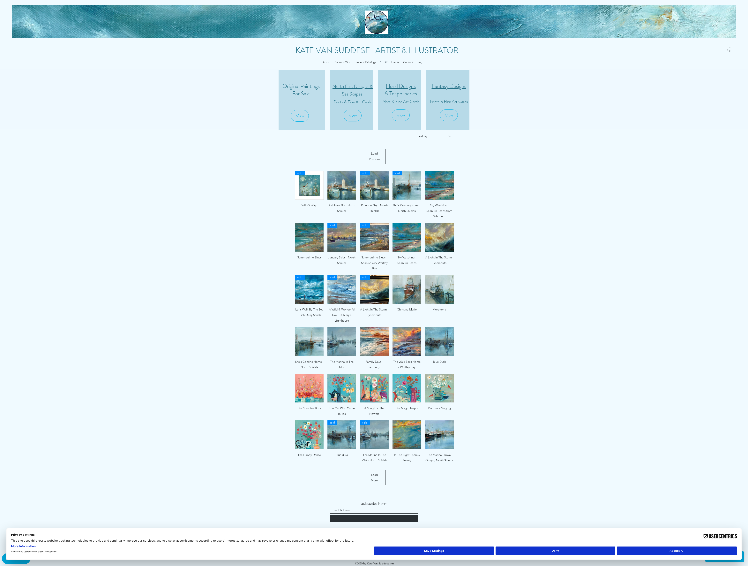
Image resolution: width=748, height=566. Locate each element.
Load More (374, 477)
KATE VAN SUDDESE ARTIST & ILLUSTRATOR (377, 50)
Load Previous (374, 156)
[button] (730, 50)
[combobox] (434, 136)
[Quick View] (341, 185)
